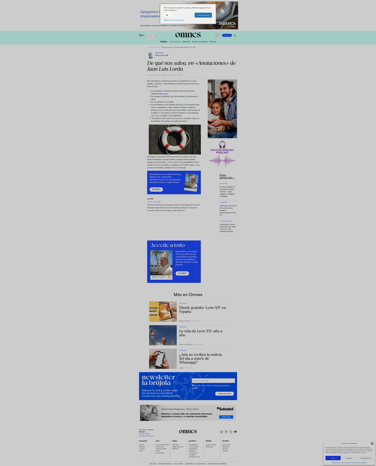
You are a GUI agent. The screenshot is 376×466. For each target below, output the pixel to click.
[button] (372, 443)
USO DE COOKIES (178, 464)
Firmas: (164, 42)
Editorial (186, 42)
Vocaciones (160, 453)
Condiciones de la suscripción (217, 464)
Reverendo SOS (194, 457)
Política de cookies (336, 462)
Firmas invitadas (199, 42)
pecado (180, 104)
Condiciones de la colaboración (359, 462)
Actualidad (143, 441)
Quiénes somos (211, 445)
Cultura (142, 449)
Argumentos (193, 445)
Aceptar (333, 458)
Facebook (225, 447)
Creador (165, 93)
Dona (218, 35)
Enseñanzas (193, 449)
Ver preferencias (365, 458)
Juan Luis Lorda (161, 55)
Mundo (141, 445)
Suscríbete (226, 35)
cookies (194, 388)
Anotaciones (175, 42)
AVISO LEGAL (152, 464)
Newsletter (226, 445)
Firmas (149, 47)
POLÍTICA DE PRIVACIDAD (165, 464)
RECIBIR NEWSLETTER (224, 393)
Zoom (141, 451)
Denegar (349, 458)
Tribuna (212, 42)
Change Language (203, 15)
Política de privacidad (346, 462)
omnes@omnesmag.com (146, 435)
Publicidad (209, 447)
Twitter (225, 449)
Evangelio (192, 451)
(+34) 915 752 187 (144, 433)
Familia (158, 451)
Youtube (225, 451)
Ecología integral (162, 445)
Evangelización (161, 449)
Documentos (193, 447)
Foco (158, 441)
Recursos (192, 441)
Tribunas (175, 449)
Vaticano (142, 447)
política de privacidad (221, 385)
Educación (160, 447)
